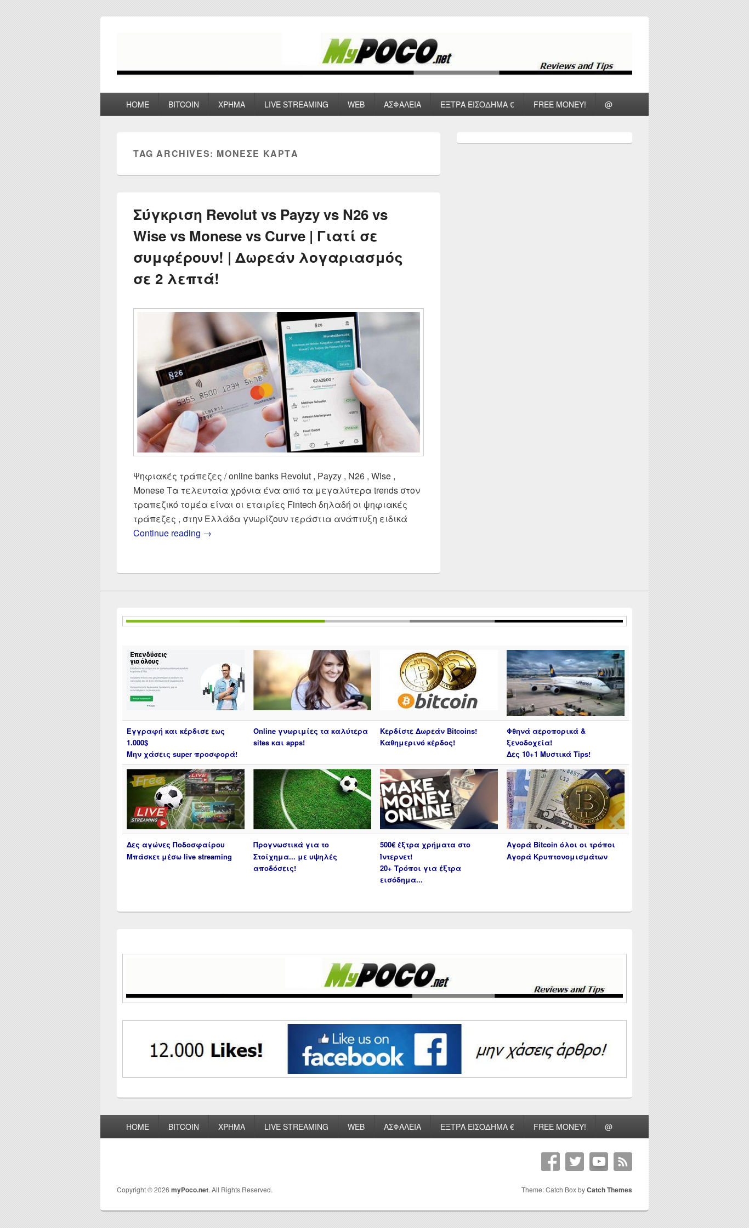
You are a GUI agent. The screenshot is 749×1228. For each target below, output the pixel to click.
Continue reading (172, 533)
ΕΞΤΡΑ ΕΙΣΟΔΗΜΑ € (477, 104)
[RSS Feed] (623, 1161)
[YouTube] (598, 1161)
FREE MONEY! (560, 104)
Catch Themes (609, 1190)
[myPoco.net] (374, 72)
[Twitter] (574, 1161)
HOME (137, 104)
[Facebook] (550, 1161)
